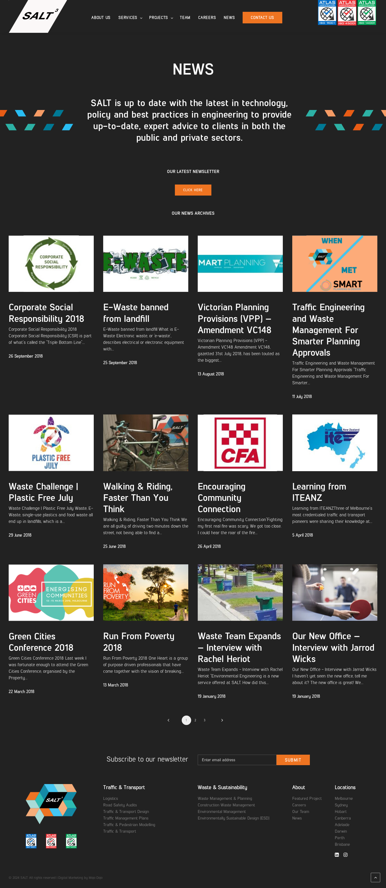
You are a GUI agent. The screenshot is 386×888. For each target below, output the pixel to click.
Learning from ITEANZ (319, 492)
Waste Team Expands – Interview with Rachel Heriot (239, 647)
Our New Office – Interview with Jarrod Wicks (333, 647)
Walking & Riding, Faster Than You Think (138, 497)
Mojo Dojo (95, 878)
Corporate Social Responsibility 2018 (46, 312)
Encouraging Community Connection (222, 497)
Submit (293, 760)
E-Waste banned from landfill (136, 312)
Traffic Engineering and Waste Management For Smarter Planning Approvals (328, 329)
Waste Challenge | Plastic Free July (43, 492)
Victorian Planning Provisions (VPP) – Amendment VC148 (235, 318)
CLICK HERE (193, 190)
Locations (345, 787)
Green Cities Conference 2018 (41, 641)
